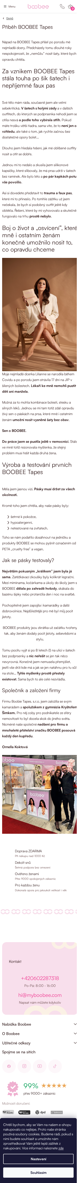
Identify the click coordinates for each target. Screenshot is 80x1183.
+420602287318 (40, 978)
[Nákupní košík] (70, 6)
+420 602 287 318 (62, 6)
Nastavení (38, 1159)
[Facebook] (9, 1066)
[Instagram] (24, 1066)
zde (61, 1148)
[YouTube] (40, 1066)
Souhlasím (39, 1172)
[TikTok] (55, 1066)
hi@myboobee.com (40, 995)
